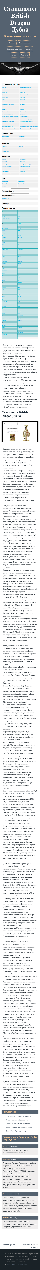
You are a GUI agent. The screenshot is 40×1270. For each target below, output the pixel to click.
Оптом (14, 55)
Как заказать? (24, 43)
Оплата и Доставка (14, 49)
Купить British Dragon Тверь (24, 793)
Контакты (24, 55)
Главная (12, 43)
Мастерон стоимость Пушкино (18, 1124)
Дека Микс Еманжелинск (16, 1131)
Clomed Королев (8, 1245)
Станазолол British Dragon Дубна (20, 19)
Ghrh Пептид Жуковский (17, 1264)
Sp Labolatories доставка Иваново (19, 1127)
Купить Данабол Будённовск (17, 1120)
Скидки (29, 49)
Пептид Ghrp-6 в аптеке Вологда (18, 1116)
